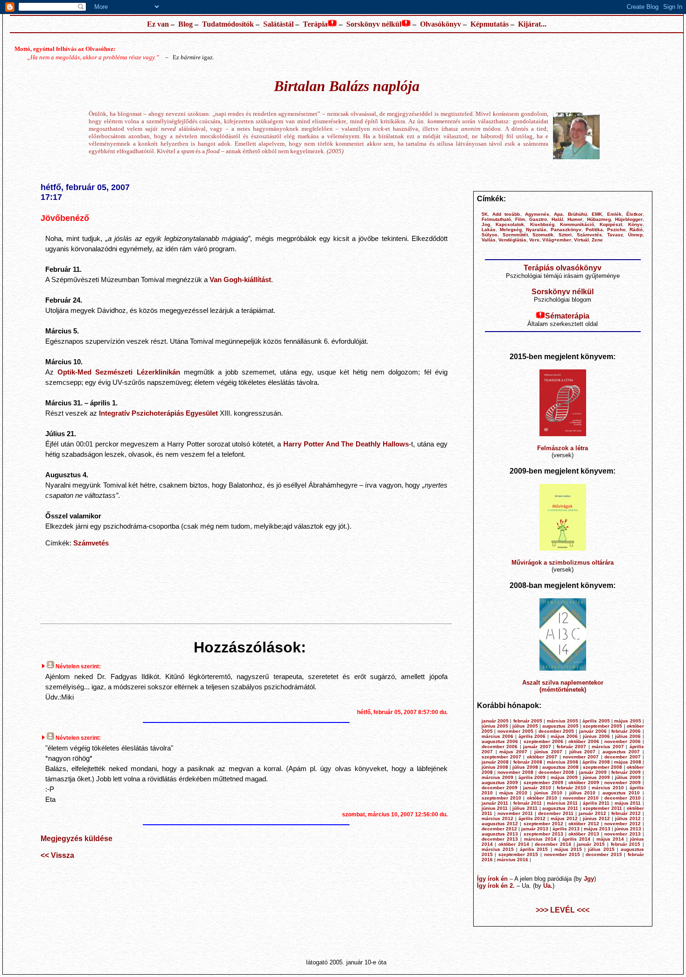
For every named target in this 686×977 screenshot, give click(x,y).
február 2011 (527, 803)
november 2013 (622, 833)
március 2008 (562, 762)
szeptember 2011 (602, 808)
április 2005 (595, 720)
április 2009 (532, 777)
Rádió (636, 229)
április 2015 (534, 849)
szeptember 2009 (543, 782)
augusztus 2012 (500, 823)
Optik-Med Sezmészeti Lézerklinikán (118, 372)
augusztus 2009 (500, 782)
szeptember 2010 (501, 797)
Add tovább (506, 214)
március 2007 (608, 746)
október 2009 (583, 782)
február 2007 (572, 746)
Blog (185, 24)
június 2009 (596, 777)
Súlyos (489, 234)
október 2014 (513, 844)
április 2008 (595, 762)
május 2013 (597, 828)
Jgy (589, 878)
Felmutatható (496, 219)
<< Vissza (57, 855)
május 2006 (564, 736)
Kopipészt (611, 224)
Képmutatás (489, 24)
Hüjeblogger (629, 219)
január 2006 (593, 731)
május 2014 (610, 839)
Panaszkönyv (566, 229)
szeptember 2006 (543, 741)
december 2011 (556, 813)
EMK (597, 214)
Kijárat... (532, 24)
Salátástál (278, 24)
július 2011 (525, 808)
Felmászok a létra (562, 448)
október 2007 (542, 756)
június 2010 (548, 792)
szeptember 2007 (501, 756)
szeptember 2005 (602, 726)
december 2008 (556, 772)
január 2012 (592, 813)
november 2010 (581, 797)
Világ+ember (556, 239)
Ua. (548, 885)
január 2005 (495, 720)
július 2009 (628, 777)
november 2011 (515, 813)
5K (485, 214)
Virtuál (581, 239)
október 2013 (583, 833)
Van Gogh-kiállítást (240, 279)
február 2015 (626, 844)
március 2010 (608, 787)
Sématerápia (567, 316)
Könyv (635, 224)
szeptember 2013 (543, 833)
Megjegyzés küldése (76, 838)
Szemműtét (515, 234)
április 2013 (566, 828)
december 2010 (622, 797)
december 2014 (553, 844)
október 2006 (583, 741)
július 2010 (582, 792)
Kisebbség (542, 224)
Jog (486, 224)
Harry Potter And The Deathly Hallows (346, 444)
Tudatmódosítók (228, 24)
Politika (594, 229)
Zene (597, 239)
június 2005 (495, 726)
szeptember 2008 (602, 767)
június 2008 (495, 767)
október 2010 (542, 797)
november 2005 (515, 731)
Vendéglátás (512, 239)
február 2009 (626, 772)
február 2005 (527, 720)
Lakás (489, 229)
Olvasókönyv (440, 24)
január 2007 (537, 746)
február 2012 (626, 813)
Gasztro (538, 219)
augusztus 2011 (560, 808)
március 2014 (540, 839)
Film (520, 219)
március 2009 (497, 777)
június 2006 (596, 736)
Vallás (489, 239)
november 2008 (515, 772)
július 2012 (628, 818)
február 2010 (572, 787)
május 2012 (564, 818)
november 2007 (581, 756)
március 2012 (497, 818)
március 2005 (562, 720)
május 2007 (513, 751)
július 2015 (601, 849)
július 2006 (628, 736)
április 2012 (532, 818)
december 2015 (604, 854)
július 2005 (525, 726)
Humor (574, 219)
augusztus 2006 (500, 741)
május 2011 (628, 803)
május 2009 (564, 777)
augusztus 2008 (560, 767)
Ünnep (635, 234)
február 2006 (626, 731)
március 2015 (498, 849)
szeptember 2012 (543, 823)
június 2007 (548, 751)
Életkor (634, 214)
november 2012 (622, 823)
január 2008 (495, 762)
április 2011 (596, 803)
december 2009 (500, 787)
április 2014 (576, 839)
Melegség (511, 229)
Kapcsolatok (510, 224)
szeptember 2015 (518, 854)
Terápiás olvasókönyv (563, 268)
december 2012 (499, 828)
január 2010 (537, 787)
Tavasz (615, 234)
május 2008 (627, 762)
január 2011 (495, 803)
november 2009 (622, 782)
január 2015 (591, 844)
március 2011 (562, 803)
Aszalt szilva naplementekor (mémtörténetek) (562, 686)
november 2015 (562, 854)
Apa (558, 214)
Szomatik (542, 234)
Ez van (158, 24)
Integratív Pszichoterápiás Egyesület (158, 413)
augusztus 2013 (500, 833)
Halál (557, 219)
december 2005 (556, 731)
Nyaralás (536, 229)
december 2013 (500, 839)
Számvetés (91, 543)
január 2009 (593, 772)
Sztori (565, 234)
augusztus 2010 (621, 792)
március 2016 (512, 859)
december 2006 (500, 746)
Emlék (614, 214)
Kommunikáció (577, 224)
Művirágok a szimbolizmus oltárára (562, 562)
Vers (534, 239)
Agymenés (537, 214)
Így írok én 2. (496, 885)
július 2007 (582, 751)
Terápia (315, 24)
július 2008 (525, 767)
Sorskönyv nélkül (373, 24)
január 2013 (534, 828)
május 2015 (568, 849)
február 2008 (527, 762)
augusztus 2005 (560, 726)
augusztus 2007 (621, 751)
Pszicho (616, 229)
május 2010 (513, 792)
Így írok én (492, 878)
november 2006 (622, 741)
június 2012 (596, 818)
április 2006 (532, 736)
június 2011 (495, 808)
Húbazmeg (599, 219)
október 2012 (583, 823)
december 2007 (622, 756)
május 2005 (627, 720)
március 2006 (497, 736)
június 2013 (628, 828)
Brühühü (577, 214)
